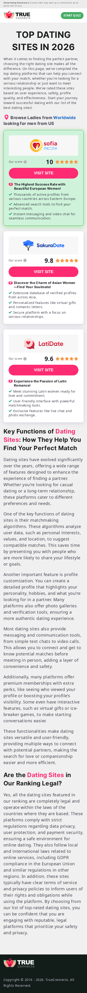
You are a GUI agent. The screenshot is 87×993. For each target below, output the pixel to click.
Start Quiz (72, 15)
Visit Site (43, 173)
